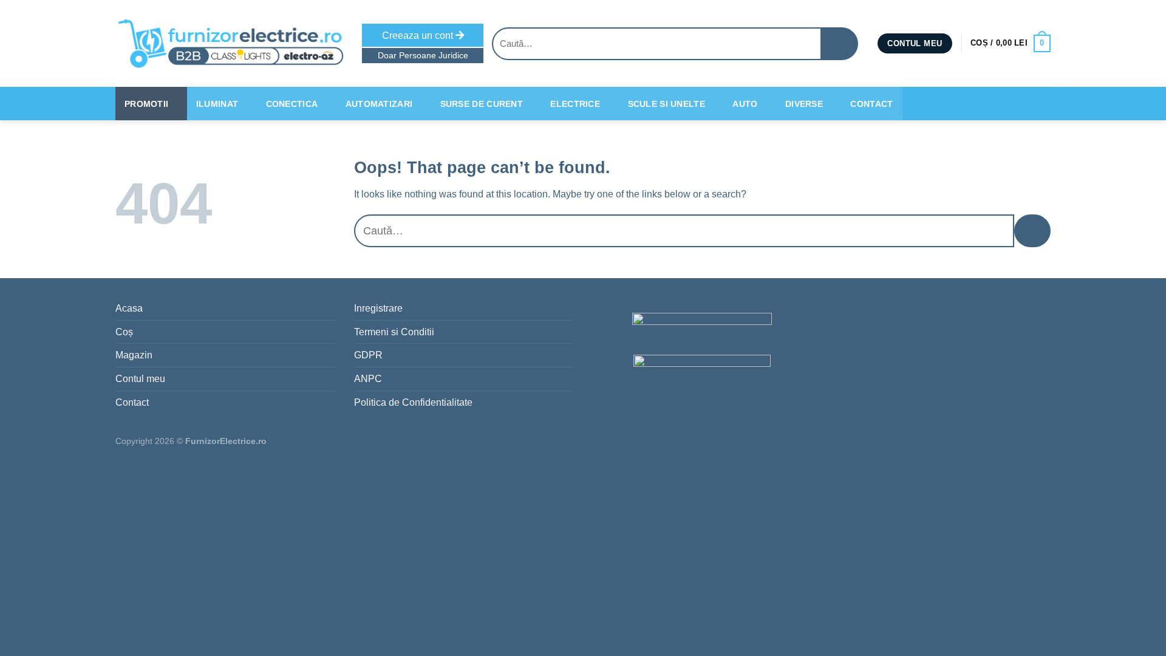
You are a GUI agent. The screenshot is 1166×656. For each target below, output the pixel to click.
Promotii (146, 104)
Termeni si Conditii (394, 332)
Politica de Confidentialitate (413, 402)
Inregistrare (378, 308)
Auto (744, 104)
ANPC (368, 379)
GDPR (368, 355)
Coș (124, 332)
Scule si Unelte (666, 104)
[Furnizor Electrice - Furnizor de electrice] (229, 43)
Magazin (133, 355)
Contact (871, 104)
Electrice (575, 104)
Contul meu (140, 379)
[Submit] (840, 43)
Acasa (129, 308)
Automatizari (379, 104)
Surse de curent (481, 104)
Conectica (292, 104)
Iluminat (217, 104)
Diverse (804, 104)
